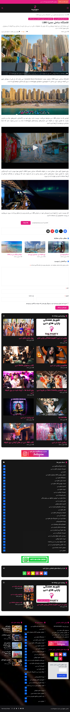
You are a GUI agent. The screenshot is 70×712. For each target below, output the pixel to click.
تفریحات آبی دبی (61, 516)
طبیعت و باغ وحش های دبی (58, 513)
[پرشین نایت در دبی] (51, 431)
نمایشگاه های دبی (61, 478)
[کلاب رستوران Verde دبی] (18, 354)
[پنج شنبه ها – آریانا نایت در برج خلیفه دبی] (18, 379)
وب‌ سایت (31, 296)
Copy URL (25, 223)
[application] (35, 148)
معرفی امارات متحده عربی (59, 548)
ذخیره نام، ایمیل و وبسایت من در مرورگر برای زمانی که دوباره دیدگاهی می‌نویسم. (46, 303)
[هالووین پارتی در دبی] (51, 354)
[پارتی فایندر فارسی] (35, 8)
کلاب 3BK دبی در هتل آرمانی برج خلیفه (19, 442)
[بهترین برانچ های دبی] (17, 662)
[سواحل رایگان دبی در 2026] (11, 247)
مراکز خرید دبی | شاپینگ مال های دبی (56, 519)
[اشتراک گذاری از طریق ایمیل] (48, 231)
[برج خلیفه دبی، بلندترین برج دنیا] (35, 247)
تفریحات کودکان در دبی (59, 533)
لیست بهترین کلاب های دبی (58, 484)
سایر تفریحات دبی (61, 495)
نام (67, 288)
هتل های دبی (62, 510)
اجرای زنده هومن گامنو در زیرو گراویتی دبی (46, 2)
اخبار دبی (63, 472)
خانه (66, 15)
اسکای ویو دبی (64, 255)
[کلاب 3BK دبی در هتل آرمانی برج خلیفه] (18, 431)
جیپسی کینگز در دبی (6, 636)
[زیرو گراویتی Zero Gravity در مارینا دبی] (51, 379)
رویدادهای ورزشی (61, 521)
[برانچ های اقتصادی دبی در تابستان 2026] (17, 628)
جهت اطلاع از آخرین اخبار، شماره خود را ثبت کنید (58, 666)
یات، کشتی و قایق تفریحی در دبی (57, 545)
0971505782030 (58, 626)
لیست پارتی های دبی (60, 481)
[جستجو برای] (2, 9)
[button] (35, 148)
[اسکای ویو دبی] (58, 247)
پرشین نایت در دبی (59, 442)
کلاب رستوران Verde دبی (24, 365)
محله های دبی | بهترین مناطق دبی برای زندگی (40, 19)
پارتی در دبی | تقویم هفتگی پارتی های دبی (52, 339)
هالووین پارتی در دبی (58, 365)
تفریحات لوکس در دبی (60, 492)
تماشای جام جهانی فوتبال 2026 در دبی (7, 645)
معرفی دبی (63, 551)
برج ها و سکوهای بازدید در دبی (57, 507)
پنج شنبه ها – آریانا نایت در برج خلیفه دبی (19, 391)
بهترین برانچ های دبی (6, 661)
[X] (61, 231)
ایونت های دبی (61, 489)
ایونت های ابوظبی (61, 539)
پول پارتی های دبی (26, 338)
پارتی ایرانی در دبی (61, 501)
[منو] (68, 9)
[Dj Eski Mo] (51, 406)
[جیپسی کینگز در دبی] (17, 637)
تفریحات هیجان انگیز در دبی (58, 469)
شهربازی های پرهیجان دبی (58, 524)
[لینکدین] (56, 231)
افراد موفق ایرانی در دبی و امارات (57, 542)
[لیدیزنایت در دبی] (18, 407)
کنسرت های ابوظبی (60, 504)
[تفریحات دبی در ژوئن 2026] (17, 654)
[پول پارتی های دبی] (18, 327)
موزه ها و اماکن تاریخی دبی (58, 527)
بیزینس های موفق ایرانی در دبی (57, 536)
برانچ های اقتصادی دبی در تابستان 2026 (6, 628)
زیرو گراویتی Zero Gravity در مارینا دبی (52, 390)
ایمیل (67, 296)
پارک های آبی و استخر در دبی (58, 530)
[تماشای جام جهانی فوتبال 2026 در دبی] (17, 645)
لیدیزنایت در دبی (27, 417)
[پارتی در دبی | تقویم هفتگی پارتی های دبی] (51, 327)
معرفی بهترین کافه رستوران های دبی (56, 475)
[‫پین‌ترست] (52, 231)
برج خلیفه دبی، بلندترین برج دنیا (36, 255)
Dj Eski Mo (63, 417)
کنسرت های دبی (61, 487)
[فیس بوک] (65, 231)
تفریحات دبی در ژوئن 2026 (6, 653)
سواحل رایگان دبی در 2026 (14, 255)
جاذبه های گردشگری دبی (57, 15)
